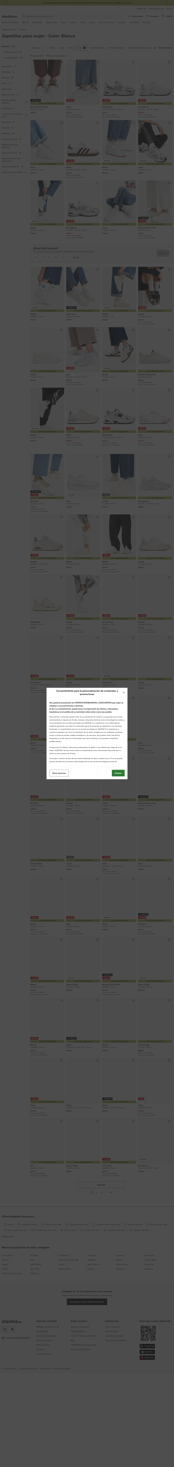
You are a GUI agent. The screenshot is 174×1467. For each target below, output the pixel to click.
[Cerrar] (124, 692)
